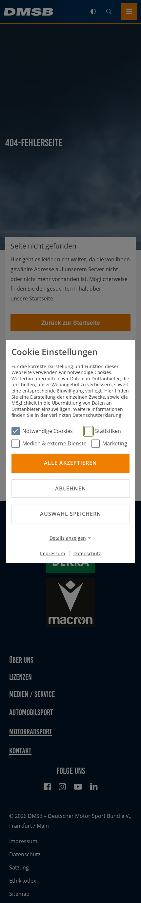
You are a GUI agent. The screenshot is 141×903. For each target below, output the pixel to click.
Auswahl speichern (70, 513)
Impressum (52, 553)
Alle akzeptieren (70, 463)
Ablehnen (70, 488)
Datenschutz (87, 553)
